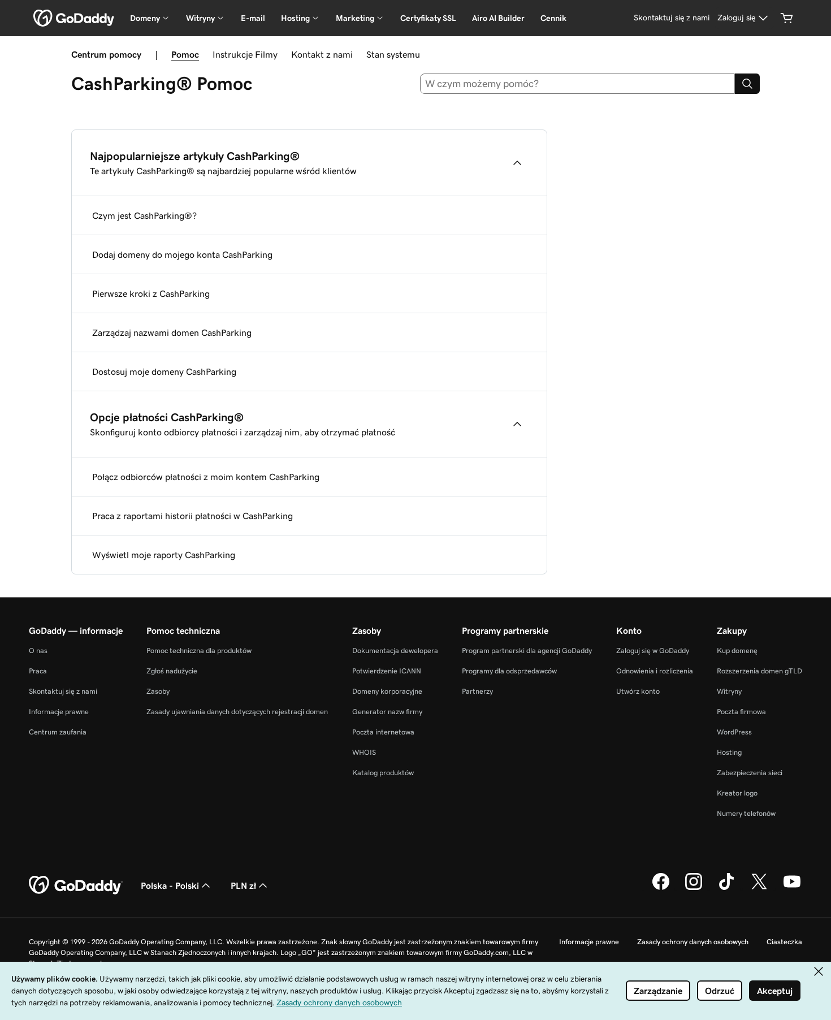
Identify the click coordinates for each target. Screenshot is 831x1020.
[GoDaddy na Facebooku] (661, 888)
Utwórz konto (638, 691)
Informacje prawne (59, 711)
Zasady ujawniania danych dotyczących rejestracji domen (237, 711)
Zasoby (158, 691)
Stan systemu (393, 54)
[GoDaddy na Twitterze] (759, 888)
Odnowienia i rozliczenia (654, 671)
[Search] (747, 84)
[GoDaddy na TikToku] (726, 888)
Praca (38, 671)
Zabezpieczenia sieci (749, 772)
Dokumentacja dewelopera (395, 650)
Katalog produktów (383, 772)
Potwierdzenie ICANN (386, 671)
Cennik (553, 18)
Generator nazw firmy (387, 711)
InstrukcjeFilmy (245, 54)
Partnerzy (477, 691)
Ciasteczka (784, 941)
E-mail (253, 18)
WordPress (734, 732)
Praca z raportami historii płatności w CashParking (192, 515)
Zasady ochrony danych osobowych (692, 941)
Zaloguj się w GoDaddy (652, 650)
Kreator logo (737, 793)
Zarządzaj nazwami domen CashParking (172, 332)
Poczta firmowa (741, 711)
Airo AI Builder (498, 18)
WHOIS (364, 752)
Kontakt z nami (322, 54)
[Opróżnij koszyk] (787, 18)
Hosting (729, 752)
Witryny (729, 691)
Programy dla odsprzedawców (509, 671)
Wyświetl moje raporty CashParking (163, 554)
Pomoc (185, 54)
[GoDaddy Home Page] (76, 885)
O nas (38, 650)
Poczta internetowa (383, 732)
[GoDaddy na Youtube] (792, 888)
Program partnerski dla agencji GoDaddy (527, 650)
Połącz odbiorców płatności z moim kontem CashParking (205, 476)
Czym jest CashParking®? (144, 215)
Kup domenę (737, 650)
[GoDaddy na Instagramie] (693, 888)
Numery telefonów (746, 813)
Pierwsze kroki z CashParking (151, 293)
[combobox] (577, 84)
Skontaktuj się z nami (63, 691)
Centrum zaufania (57, 732)
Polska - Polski (170, 885)
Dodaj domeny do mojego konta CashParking (182, 254)
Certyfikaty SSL (428, 18)
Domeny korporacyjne (387, 691)
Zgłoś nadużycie (171, 671)
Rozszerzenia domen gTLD (759, 671)
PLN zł (243, 885)
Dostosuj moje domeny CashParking (164, 371)
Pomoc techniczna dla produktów (199, 650)
